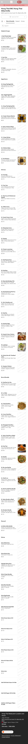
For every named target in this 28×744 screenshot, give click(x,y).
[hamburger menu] (2, 2)
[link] (10, 21)
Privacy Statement (15, 735)
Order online (12, 726)
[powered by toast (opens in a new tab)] (7, 732)
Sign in (24, 2)
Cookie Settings (6, 737)
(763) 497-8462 (5, 717)
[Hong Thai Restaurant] (11, 2)
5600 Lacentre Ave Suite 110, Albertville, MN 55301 (13, 720)
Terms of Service (6, 735)
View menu (4, 726)
